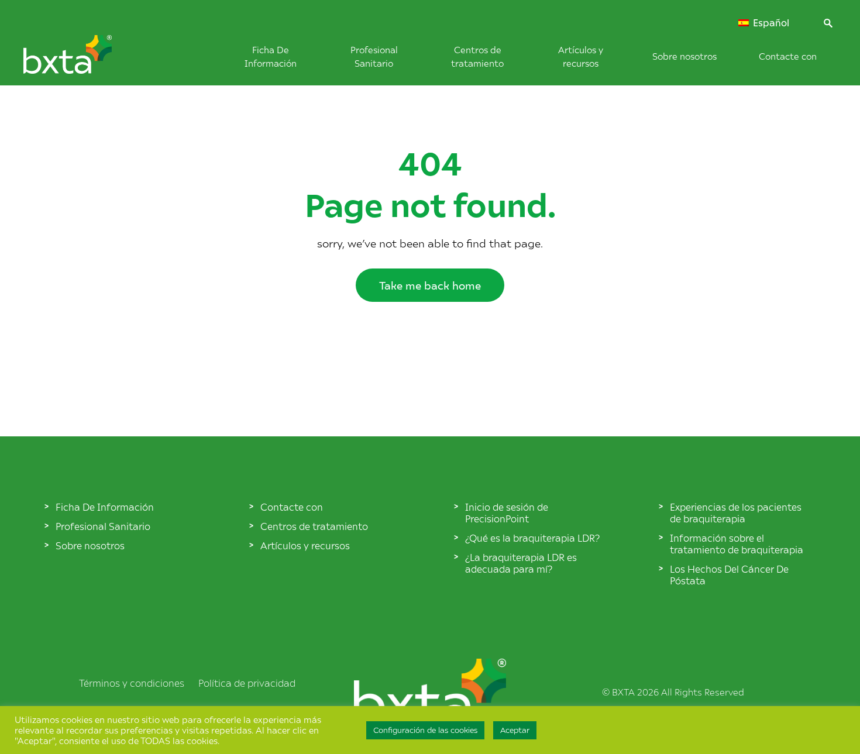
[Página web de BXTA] (87, 60)
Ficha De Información (105, 506)
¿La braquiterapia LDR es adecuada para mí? (521, 562)
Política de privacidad (246, 682)
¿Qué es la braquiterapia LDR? (532, 537)
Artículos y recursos (305, 545)
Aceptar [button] (514, 730)
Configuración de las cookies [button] (425, 730)
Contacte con (788, 55)
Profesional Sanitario (103, 526)
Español (770, 23)
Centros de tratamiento (314, 526)
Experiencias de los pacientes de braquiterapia (735, 512)
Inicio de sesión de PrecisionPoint (506, 512)
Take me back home (430, 285)
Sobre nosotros (684, 55)
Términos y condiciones (131, 682)
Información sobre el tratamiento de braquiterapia (736, 543)
